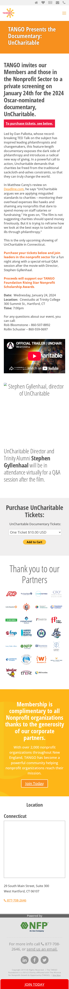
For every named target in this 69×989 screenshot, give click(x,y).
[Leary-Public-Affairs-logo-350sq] (11, 651)
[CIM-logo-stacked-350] (41, 599)
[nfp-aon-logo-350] (26, 651)
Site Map (57, 975)
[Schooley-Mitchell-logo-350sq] (56, 651)
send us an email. (42, 949)
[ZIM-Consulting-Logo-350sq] (41, 678)
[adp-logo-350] (11, 599)
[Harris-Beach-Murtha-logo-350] (26, 638)
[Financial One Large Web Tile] (41, 625)
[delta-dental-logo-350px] (11, 625)
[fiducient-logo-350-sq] (26, 625)
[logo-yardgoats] (56, 638)
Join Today (34, 783)
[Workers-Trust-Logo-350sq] (26, 678)
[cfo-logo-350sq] (56, 599)
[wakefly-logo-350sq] (41, 664)
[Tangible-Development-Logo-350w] (26, 664)
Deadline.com (14, 189)
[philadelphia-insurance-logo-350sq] (41, 651)
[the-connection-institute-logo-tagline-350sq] (41, 612)
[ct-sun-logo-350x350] (26, 612)
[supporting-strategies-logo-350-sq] (11, 664)
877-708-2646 (16, 900)
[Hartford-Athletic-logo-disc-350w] (41, 638)
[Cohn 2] (11, 612)
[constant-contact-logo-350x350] (56, 612)
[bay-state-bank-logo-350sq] (26, 599)
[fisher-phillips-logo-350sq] (56, 625)
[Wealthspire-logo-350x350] (56, 664)
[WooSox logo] (11, 678)
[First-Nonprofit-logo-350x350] (11, 638)
